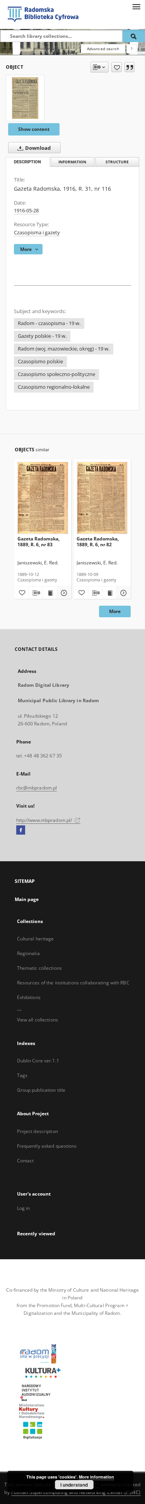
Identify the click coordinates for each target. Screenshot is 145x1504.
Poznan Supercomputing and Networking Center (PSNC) (76, 1492)
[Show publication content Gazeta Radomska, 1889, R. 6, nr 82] (109, 593)
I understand (74, 1484)
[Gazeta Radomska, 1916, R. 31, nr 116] (25, 98)
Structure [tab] (117, 161)
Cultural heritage (35, 938)
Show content (33, 129)
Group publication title (41, 1090)
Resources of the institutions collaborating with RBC (73, 982)
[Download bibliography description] (36, 593)
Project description (37, 1131)
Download (37, 148)
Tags (22, 1075)
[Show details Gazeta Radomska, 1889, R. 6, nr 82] (123, 593)
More (115, 611)
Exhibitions (29, 997)
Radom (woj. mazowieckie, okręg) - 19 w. (63, 349)
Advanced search (103, 48)
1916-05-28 (26, 210)
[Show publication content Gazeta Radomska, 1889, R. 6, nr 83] (50, 593)
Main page (27, 899)
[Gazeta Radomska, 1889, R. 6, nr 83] (43, 498)
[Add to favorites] (116, 67)
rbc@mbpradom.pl (36, 787)
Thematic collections (39, 968)
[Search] (134, 36)
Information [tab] (72, 161)
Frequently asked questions (47, 1146)
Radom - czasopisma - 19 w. (49, 323)
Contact (25, 1160)
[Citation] (130, 67)
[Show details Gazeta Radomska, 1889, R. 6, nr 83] (63, 593)
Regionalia (28, 953)
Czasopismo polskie (40, 361)
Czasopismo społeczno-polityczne (56, 374)
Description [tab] (27, 161)
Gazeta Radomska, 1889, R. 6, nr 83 (38, 541)
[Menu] (136, 6)
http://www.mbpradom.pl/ (44, 820)
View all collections (37, 1019)
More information (96, 1477)
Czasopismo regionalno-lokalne (54, 387)
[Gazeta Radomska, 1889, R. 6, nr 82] (102, 498)
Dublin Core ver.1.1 (38, 1060)
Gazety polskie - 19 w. (42, 336)
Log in (23, 1208)
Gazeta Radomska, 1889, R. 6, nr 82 (98, 541)
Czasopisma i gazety (37, 232)
